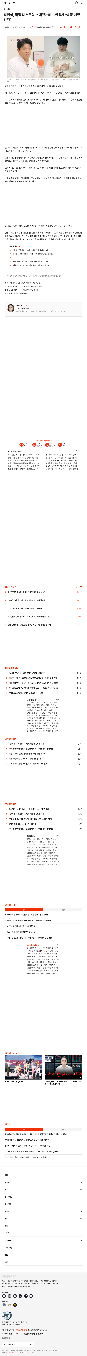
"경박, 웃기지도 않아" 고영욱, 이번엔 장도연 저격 (30, 261)
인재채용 (11, 1330)
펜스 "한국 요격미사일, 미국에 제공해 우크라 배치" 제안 (29, 809)
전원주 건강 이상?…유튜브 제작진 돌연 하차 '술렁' (30, 250)
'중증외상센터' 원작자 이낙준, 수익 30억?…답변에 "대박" (33, 254)
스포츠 (7, 1233)
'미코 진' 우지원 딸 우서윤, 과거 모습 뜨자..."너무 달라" (28, 764)
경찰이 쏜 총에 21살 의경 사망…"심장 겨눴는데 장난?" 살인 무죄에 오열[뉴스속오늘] (36, 1134)
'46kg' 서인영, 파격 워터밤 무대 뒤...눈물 (20, 932)
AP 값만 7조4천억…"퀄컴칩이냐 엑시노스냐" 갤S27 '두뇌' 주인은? (33, 688)
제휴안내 (18, 1334)
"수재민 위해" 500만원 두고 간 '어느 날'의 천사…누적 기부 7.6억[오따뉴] (32, 1152)
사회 (8, 9)
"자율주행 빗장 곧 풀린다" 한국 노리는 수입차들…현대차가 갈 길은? (33, 683)
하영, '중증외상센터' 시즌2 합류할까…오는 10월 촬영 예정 (26, 1157)
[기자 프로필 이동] (11, 308)
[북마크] (80, 27)
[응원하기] (25, 305)
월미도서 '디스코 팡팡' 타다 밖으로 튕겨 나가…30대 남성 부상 (27, 1146)
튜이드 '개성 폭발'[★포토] (14, 1082)
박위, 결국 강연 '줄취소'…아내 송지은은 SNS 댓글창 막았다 (29, 617)
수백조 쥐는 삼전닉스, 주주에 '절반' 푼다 (23, 824)
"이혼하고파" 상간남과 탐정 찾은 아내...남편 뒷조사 (30, 265)
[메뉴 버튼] (81, 3)
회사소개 (5, 1330)
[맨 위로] (82, 1346)
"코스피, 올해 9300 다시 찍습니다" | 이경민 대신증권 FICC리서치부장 (63, 1083)
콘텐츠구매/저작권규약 (30, 1334)
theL (7, 1190)
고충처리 (41, 1334)
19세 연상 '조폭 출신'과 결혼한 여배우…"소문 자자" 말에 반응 (31, 749)
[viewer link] (77, 74)
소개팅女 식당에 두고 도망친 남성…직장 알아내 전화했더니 (26, 915)
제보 (6, 1255)
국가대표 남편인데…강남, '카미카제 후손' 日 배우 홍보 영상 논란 (28, 938)
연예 (6, 1226)
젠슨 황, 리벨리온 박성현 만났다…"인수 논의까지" (27, 673)
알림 (6, 1262)
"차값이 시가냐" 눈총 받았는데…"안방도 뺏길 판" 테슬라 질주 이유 (33, 678)
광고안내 (11, 1334)
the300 (8, 1182)
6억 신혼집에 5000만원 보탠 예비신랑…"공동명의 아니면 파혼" (28, 920)
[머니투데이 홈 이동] (9, 1276)
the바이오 (8, 1197)
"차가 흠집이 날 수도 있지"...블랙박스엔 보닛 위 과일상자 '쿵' (27, 1140)
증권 (6, 1175)
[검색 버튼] (76, 3)
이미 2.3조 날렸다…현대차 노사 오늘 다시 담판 (26, 693)
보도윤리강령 (6, 1338)
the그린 (8, 1204)
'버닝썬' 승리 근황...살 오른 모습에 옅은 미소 (21, 926)
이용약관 (5, 1334)
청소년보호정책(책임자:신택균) (37, 1330)
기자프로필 (8, 1248)
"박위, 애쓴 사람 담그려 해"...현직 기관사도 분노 (26, 759)
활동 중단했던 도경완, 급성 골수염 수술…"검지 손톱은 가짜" (30, 625)
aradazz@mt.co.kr (22, 308)
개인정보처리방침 (21, 1330)
